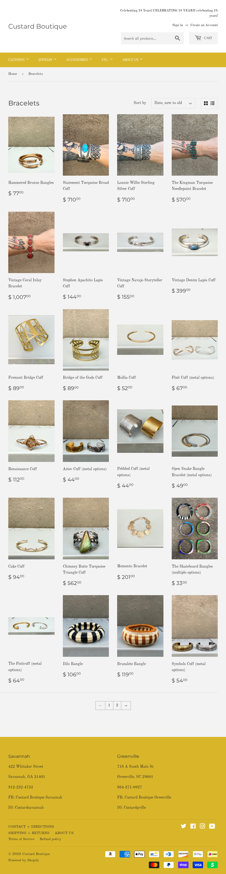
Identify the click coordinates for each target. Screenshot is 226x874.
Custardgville (135, 808)
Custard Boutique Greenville (148, 797)
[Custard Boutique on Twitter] (183, 827)
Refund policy (50, 839)
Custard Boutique (37, 26)
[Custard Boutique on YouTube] (212, 827)
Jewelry (46, 60)
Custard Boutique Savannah (39, 797)
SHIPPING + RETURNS (28, 833)
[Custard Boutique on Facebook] (193, 827)
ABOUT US (64, 833)
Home (12, 74)
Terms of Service (21, 839)
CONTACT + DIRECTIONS (31, 827)
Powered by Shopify (23, 860)
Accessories (77, 60)
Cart (207, 38)
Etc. (106, 60)
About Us (130, 60)
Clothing (17, 60)
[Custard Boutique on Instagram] (202, 827)
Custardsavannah (29, 808)
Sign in (177, 25)
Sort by (140, 103)
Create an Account (204, 25)
